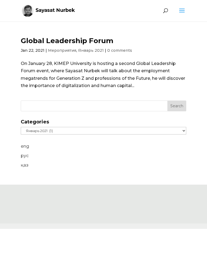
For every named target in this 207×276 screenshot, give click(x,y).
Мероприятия (62, 50)
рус (25, 155)
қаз (25, 165)
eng (25, 146)
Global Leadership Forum (67, 40)
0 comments (119, 50)
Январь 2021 (91, 50)
